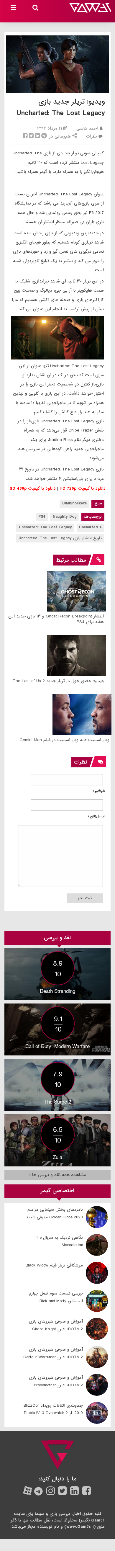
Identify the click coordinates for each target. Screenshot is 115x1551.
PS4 (41, 517)
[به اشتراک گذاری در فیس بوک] (25, 136)
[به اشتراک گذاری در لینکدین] (37, 136)
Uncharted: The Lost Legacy (45, 527)
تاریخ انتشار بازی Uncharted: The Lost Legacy (60, 538)
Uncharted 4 (90, 527)
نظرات (91, 136)
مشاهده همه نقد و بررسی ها (58, 1175)
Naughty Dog (65, 517)
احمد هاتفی (87, 128)
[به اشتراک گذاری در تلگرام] (44, 136)
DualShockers (74, 503)
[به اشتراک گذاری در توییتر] (31, 136)
